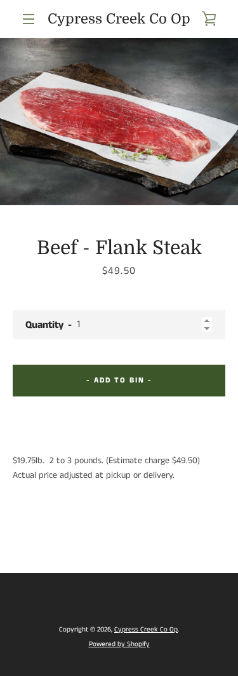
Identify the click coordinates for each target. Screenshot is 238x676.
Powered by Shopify (119, 644)
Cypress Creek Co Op (119, 19)
